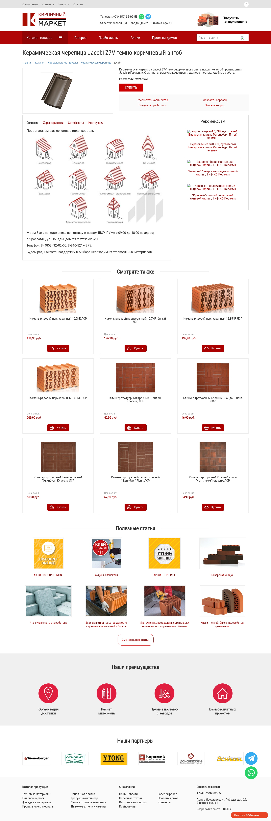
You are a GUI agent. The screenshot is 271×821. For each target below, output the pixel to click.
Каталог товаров (39, 37)
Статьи (78, 4)
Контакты (48, 4)
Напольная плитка (83, 794)
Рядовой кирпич (33, 798)
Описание (32, 123)
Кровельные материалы (38, 806)
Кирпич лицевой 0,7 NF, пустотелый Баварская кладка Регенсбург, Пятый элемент (212, 147)
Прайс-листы (108, 37)
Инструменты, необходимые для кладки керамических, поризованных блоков (164, 624)
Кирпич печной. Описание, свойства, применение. (222, 624)
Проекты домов (164, 37)
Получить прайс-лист (152, 105)
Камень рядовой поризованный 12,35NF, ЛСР (213, 318)
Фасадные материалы (36, 802)
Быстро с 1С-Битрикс (247, 815)
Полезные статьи (130, 798)
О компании (30, 4)
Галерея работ (167, 794)
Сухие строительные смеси (88, 802)
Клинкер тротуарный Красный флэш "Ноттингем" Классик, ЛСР (213, 479)
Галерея (80, 37)
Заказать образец (215, 100)
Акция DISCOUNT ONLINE (48, 575)
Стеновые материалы (36, 794)
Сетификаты (76, 123)
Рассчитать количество (152, 100)
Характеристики (53, 123)
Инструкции (95, 123)
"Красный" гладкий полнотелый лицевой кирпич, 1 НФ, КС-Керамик (213, 197)
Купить (61, 348)
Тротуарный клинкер (84, 798)
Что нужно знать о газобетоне (48, 622)
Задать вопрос (215, 105)
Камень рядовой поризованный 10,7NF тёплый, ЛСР (135, 320)
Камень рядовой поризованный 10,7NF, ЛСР (58, 318)
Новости (64, 4)
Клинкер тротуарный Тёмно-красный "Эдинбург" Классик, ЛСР (58, 479)
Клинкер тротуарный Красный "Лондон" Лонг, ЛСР (213, 399)
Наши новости (128, 794)
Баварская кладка (222, 575)
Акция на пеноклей (106, 575)
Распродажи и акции (133, 802)
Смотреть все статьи (135, 639)
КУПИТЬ (131, 88)
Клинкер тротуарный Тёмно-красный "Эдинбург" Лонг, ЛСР (135, 479)
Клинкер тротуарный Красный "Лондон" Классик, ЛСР (136, 399)
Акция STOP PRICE (165, 575)
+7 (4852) (209, 793)
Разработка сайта (208, 809)
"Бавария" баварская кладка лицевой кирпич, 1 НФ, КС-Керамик (213, 173)
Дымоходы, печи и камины (88, 806)
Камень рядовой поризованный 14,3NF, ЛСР (58, 398)
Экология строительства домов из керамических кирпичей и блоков (106, 624)
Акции (135, 37)
